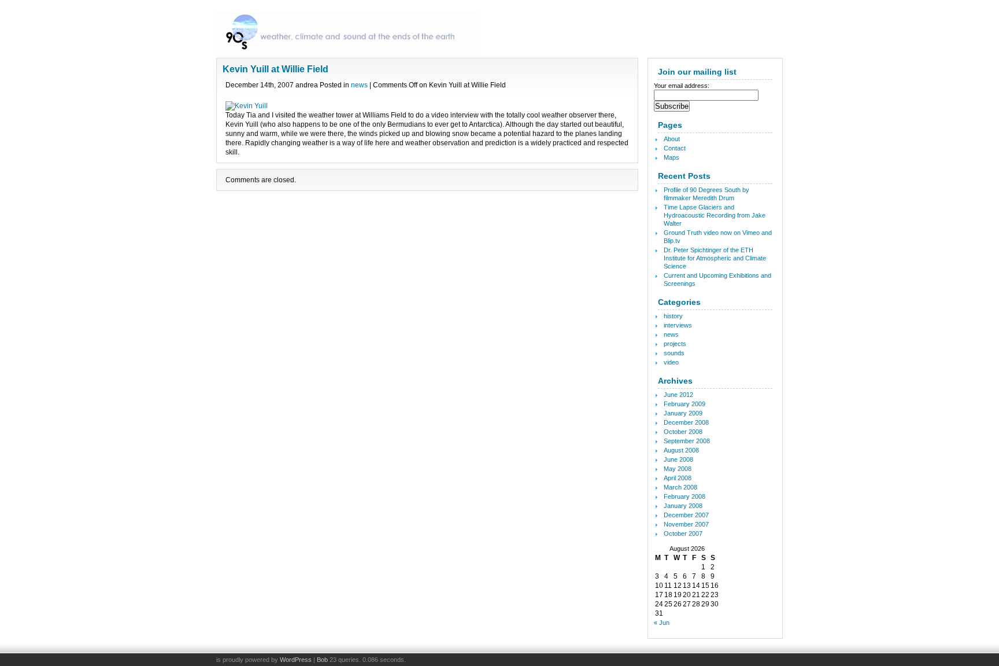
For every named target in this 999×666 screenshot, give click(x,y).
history (673, 315)
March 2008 (680, 487)
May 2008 (677, 468)
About (672, 138)
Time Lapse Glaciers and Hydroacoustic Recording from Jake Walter (714, 215)
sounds (674, 352)
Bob (322, 659)
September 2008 (687, 440)
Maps (671, 157)
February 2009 (684, 403)
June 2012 (678, 394)
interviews (678, 325)
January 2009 (683, 413)
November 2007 (686, 524)
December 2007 (686, 515)
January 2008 (683, 505)
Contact (675, 148)
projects (675, 343)
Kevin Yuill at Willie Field (275, 69)
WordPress (296, 659)
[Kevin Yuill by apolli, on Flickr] (246, 106)
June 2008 (678, 459)
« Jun (661, 622)
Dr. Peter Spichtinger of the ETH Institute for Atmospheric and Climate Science (715, 258)
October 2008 (683, 431)
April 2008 (677, 477)
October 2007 (683, 533)
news (359, 85)
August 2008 (681, 450)
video (671, 362)
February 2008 (684, 496)
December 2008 (686, 422)
